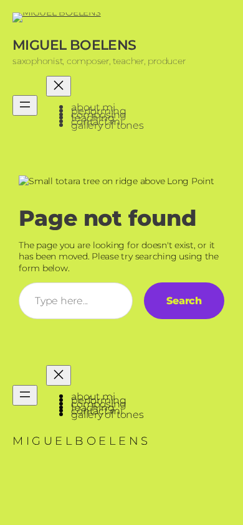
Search (184, 300)
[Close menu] (58, 86)
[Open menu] (24, 105)
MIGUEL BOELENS (74, 44)
